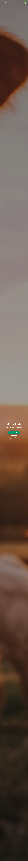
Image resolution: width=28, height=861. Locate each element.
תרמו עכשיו (13, 433)
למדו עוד (14, 437)
